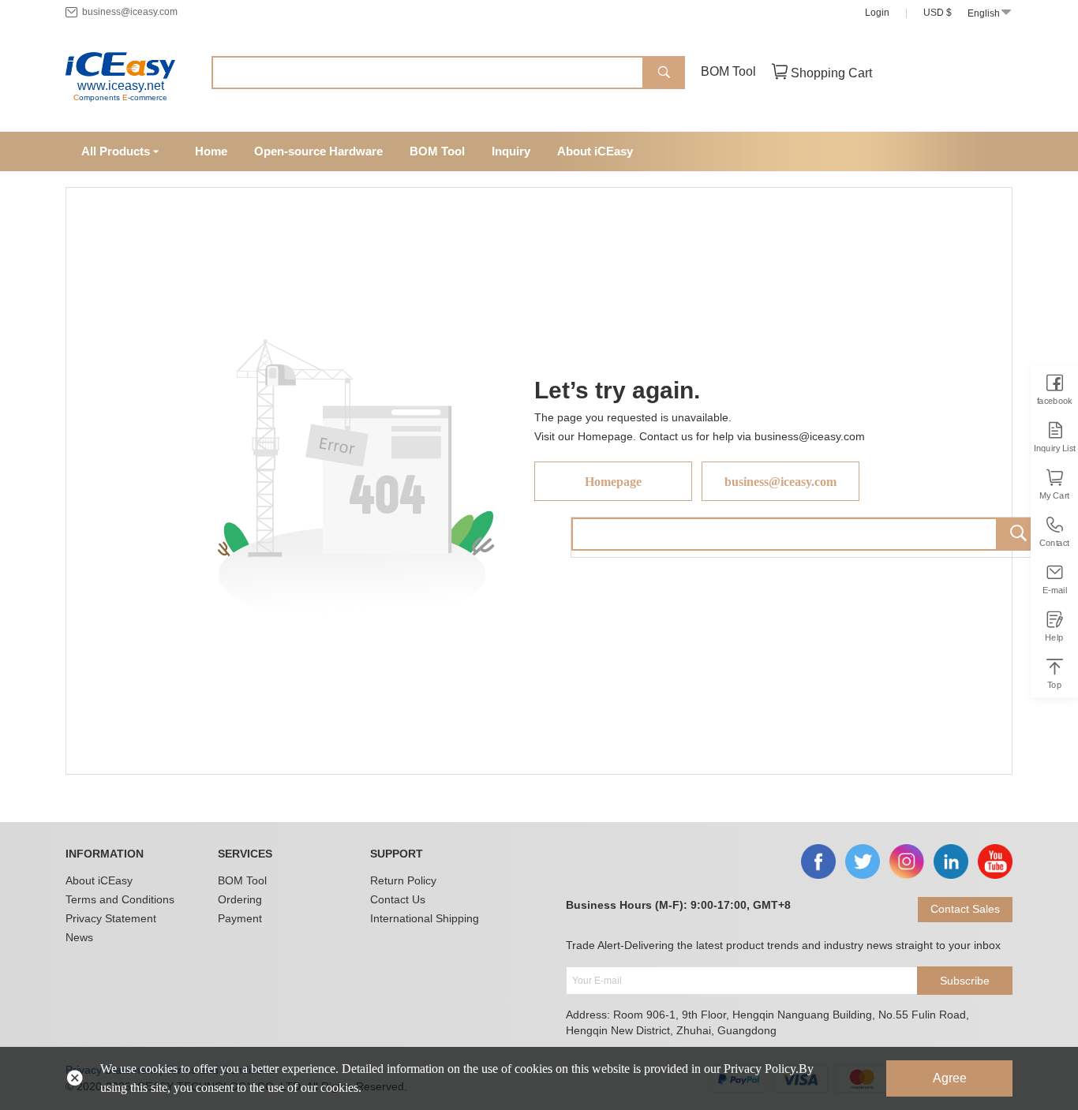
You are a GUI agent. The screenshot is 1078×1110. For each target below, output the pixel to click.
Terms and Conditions (120, 899)
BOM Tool (728, 71)
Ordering (240, 899)
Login (877, 12)
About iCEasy (99, 880)
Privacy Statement (111, 918)
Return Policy (403, 880)
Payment (240, 918)
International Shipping (424, 918)
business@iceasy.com (130, 11)
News (79, 937)
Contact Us (397, 899)
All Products (115, 151)
